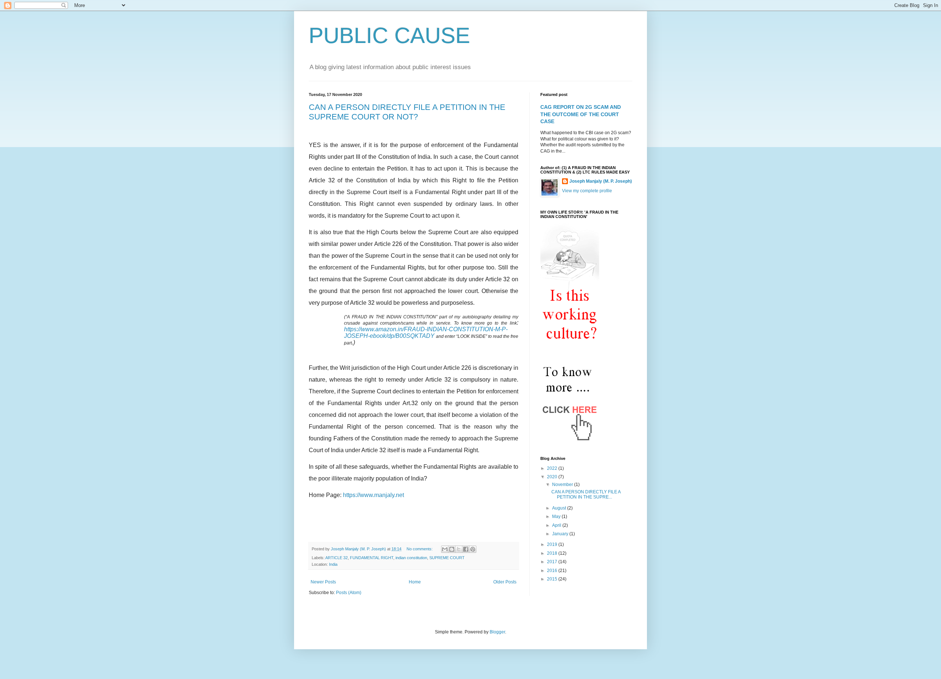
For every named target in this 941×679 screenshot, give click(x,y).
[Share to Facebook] (465, 549)
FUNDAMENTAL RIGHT (371, 557)
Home (415, 582)
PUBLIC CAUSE (389, 35)
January (560, 533)
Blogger (497, 632)
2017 (552, 561)
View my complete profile (587, 190)
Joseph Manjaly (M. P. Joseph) (600, 181)
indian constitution (411, 557)
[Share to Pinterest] (472, 549)
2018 (552, 553)
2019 (552, 544)
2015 (552, 579)
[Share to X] (458, 549)
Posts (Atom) (348, 592)
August (559, 508)
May (557, 516)
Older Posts (504, 582)
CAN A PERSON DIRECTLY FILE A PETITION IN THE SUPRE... (585, 494)
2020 (552, 476)
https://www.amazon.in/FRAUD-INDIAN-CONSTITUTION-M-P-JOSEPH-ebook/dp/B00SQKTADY (426, 332)
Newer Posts (323, 582)
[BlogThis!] (451, 549)
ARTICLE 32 (336, 557)
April (557, 525)
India (333, 564)
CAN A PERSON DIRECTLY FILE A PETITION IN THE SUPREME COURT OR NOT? (407, 112)
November (563, 484)
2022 (552, 468)
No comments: (420, 549)
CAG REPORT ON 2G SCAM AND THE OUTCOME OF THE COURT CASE (580, 114)
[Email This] (444, 549)
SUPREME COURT (447, 557)
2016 (552, 570)
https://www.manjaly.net (373, 495)
